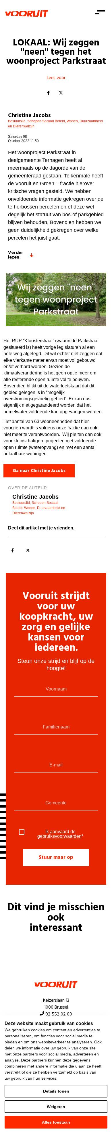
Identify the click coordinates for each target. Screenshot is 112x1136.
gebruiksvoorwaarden (59, 836)
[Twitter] (61, 93)
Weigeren (56, 1106)
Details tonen (56, 1091)
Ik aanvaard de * (60, 834)
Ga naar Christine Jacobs (39, 471)
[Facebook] (48, 93)
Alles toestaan (56, 1122)
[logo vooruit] (26, 13)
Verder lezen (15, 255)
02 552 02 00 (58, 1014)
